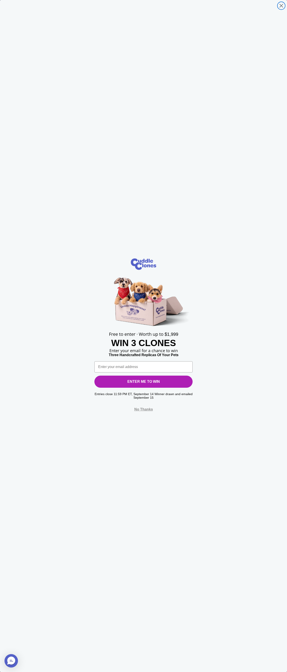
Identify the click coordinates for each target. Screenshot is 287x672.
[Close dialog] (281, 6)
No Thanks (143, 409)
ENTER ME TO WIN (143, 381)
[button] (11, 661)
